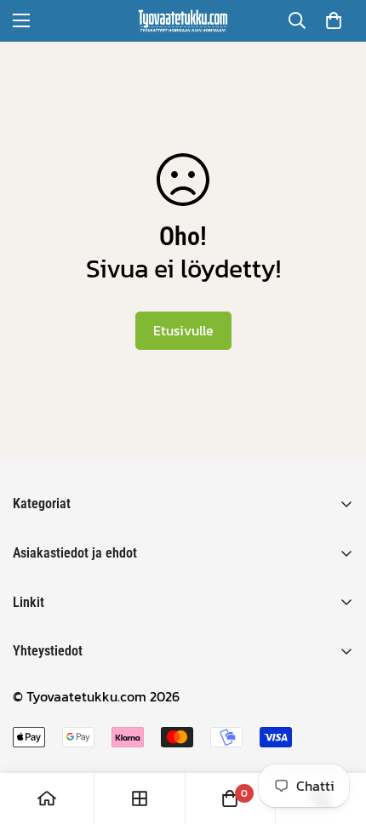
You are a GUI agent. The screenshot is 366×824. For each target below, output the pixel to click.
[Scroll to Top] (335, 734)
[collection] (139, 798)
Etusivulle (183, 330)
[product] (47, 798)
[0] (333, 20)
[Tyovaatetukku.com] (183, 21)
